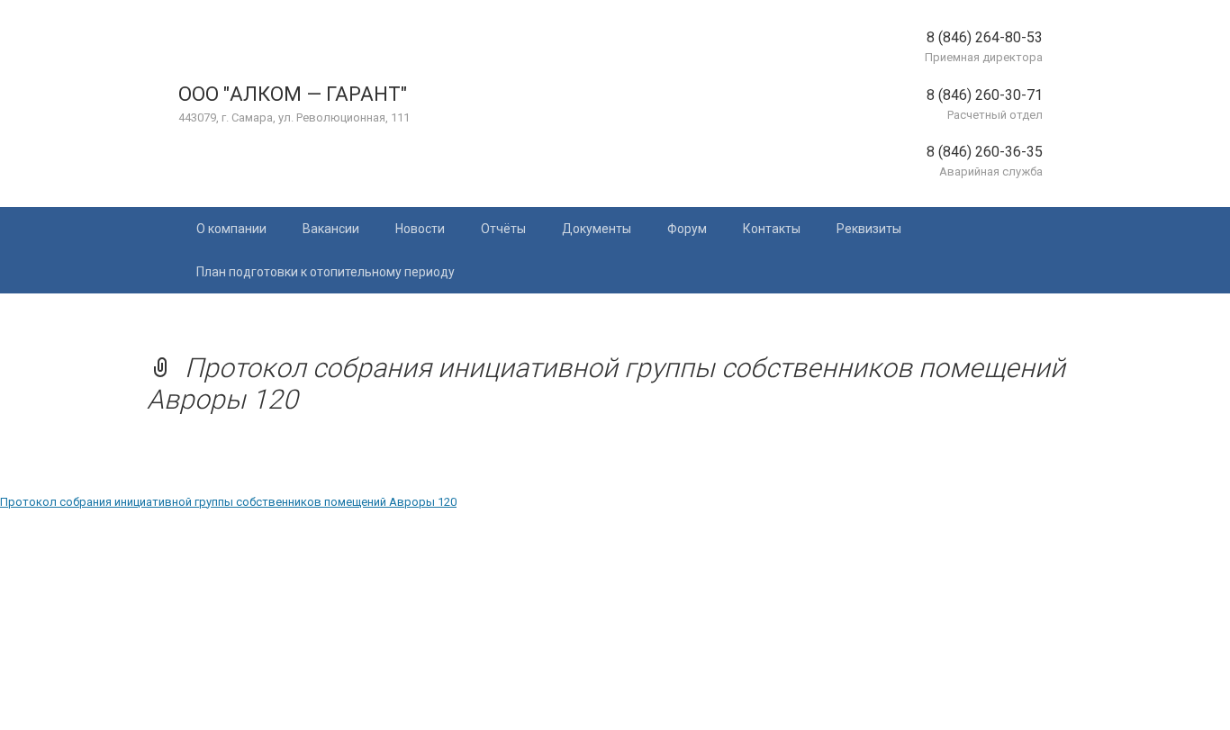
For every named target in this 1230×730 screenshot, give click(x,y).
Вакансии (331, 228)
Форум (687, 228)
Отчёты (503, 228)
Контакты (771, 228)
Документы (596, 228)
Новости (420, 228)
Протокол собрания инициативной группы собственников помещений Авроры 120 (228, 502)
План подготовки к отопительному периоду (325, 272)
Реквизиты (869, 228)
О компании (231, 228)
